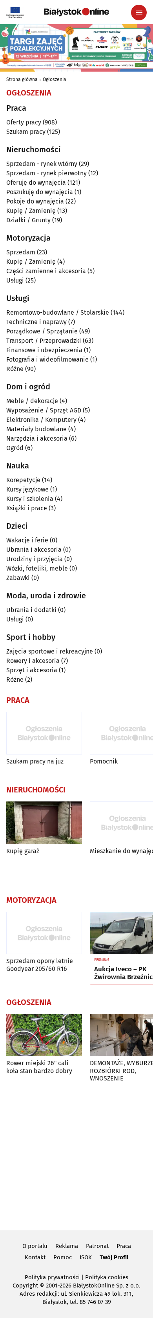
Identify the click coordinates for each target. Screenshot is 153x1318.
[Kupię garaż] (44, 822)
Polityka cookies (106, 1277)
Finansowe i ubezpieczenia (44, 350)
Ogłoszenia (54, 79)
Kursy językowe (27, 489)
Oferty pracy (23, 122)
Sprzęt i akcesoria (31, 670)
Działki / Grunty (28, 220)
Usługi (15, 280)
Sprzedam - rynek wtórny (41, 163)
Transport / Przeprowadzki (43, 340)
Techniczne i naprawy (36, 322)
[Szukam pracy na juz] (44, 733)
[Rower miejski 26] (44, 1035)
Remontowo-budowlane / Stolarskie (57, 312)
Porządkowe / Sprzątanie (42, 331)
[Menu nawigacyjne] (139, 12)
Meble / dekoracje (32, 401)
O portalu (34, 1246)
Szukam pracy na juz (35, 761)
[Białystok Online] (76, 12)
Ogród (15, 448)
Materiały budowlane (36, 429)
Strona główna (22, 79)
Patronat (97, 1246)
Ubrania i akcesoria (34, 549)
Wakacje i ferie (27, 540)
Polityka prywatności (52, 1277)
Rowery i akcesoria (33, 660)
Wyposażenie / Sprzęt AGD (43, 410)
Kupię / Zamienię (31, 210)
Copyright (25, 1285)
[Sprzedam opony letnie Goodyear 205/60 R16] (44, 933)
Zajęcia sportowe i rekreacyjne (49, 651)
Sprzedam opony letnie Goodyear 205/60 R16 (39, 964)
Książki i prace (26, 508)
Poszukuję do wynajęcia (39, 192)
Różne (15, 369)
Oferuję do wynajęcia (36, 182)
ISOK (86, 1257)
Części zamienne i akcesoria (46, 271)
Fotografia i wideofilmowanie (47, 359)
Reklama (66, 1246)
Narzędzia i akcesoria (36, 438)
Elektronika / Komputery (41, 419)
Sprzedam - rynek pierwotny (46, 173)
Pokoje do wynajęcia (35, 201)
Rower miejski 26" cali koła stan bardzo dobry (39, 1066)
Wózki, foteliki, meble (37, 568)
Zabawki (18, 578)
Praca (124, 1246)
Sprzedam (20, 252)
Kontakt (35, 1257)
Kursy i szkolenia (29, 498)
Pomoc (62, 1257)
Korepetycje (23, 480)
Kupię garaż (22, 851)
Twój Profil (114, 1257)
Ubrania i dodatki (31, 610)
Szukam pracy (26, 131)
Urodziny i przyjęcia (34, 559)
